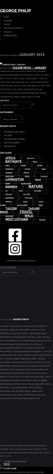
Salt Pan (26, 194)
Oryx (21, 191)
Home (6, 17)
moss (38, 180)
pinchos (8, 194)
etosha (27, 169)
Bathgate (14, 93)
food (44, 169)
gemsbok (8, 173)
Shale (25, 202)
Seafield (8, 202)
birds (7, 165)
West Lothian (33, 97)
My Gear (7, 32)
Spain (41, 205)
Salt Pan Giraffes (12, 142)
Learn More (4, 100)
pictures (37, 191)
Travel (7, 24)
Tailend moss (6, 97)
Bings (35, 162)
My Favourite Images (13, 28)
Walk (23, 97)
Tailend (43, 93)
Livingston (25, 93)
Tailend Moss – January (29, 67)
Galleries (8, 20)
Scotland (7, 68)
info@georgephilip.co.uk (15, 461)
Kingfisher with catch (14, 131)
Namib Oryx (10, 146)
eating (39, 165)
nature (34, 93)
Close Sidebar (8, 267)
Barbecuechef (10, 35)
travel (17, 97)
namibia (11, 186)
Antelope (30, 158)
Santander (9, 198)
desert (23, 165)
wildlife (42, 220)
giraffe (26, 173)
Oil (6, 191)
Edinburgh (9, 169)
